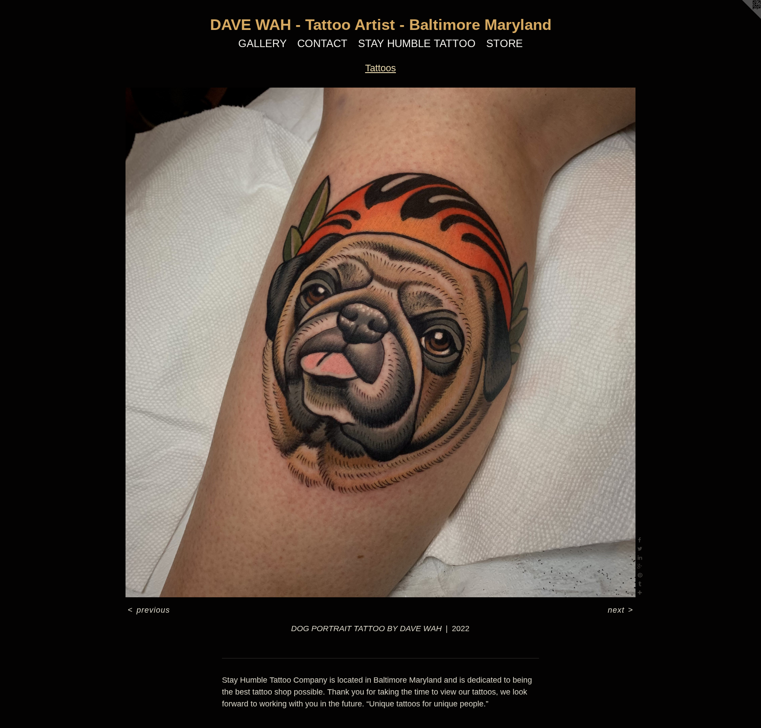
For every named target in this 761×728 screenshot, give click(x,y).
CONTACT (322, 43)
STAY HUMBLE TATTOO (417, 43)
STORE (504, 43)
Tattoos (380, 68)
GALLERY (262, 43)
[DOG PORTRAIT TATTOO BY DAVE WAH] (380, 342)
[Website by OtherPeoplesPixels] (743, 17)
